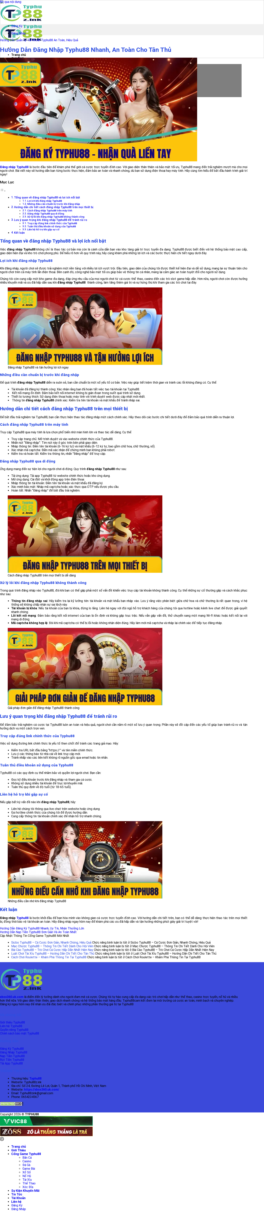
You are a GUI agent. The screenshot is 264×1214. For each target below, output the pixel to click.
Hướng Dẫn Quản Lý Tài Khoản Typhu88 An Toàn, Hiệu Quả (39, 40)
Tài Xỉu (27, 1180)
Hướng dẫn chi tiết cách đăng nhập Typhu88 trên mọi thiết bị (53, 207)
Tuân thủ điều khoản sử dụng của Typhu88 (51, 226)
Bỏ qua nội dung (10, 2)
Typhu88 (22, 918)
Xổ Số (26, 1172)
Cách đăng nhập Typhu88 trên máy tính (49, 210)
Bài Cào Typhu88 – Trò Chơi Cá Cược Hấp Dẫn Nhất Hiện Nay (52, 950)
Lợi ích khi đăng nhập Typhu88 (44, 200)
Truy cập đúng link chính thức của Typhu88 (52, 223)
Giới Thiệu (18, 1150)
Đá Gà (26, 1165)
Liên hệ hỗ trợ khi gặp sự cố (43, 229)
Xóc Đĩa (27, 1187)
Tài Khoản (18, 1198)
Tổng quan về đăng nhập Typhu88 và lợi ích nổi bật (47, 197)
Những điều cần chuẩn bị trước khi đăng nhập (53, 204)
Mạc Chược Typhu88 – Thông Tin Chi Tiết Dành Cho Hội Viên (52, 946)
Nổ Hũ (26, 1176)
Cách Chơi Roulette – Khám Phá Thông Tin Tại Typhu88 (48, 957)
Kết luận (19, 232)
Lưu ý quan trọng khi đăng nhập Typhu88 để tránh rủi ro (50, 220)
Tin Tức (16, 1194)
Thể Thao (29, 1183)
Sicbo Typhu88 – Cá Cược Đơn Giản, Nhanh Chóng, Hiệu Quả (51, 942)
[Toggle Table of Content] (3, 191)
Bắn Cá (27, 1157)
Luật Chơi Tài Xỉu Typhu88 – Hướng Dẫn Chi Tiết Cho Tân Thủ (52, 953)
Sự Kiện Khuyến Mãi (25, 1191)
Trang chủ (18, 55)
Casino (26, 1161)
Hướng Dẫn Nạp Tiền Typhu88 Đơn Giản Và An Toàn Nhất (38, 932)
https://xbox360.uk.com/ (41, 1089)
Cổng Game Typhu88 (26, 1154)
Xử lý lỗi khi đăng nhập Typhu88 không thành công (55, 216)
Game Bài (28, 1168)
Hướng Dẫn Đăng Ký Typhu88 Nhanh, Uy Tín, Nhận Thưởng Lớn (42, 928)
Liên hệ (16, 1202)
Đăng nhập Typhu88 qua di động (45, 213)
